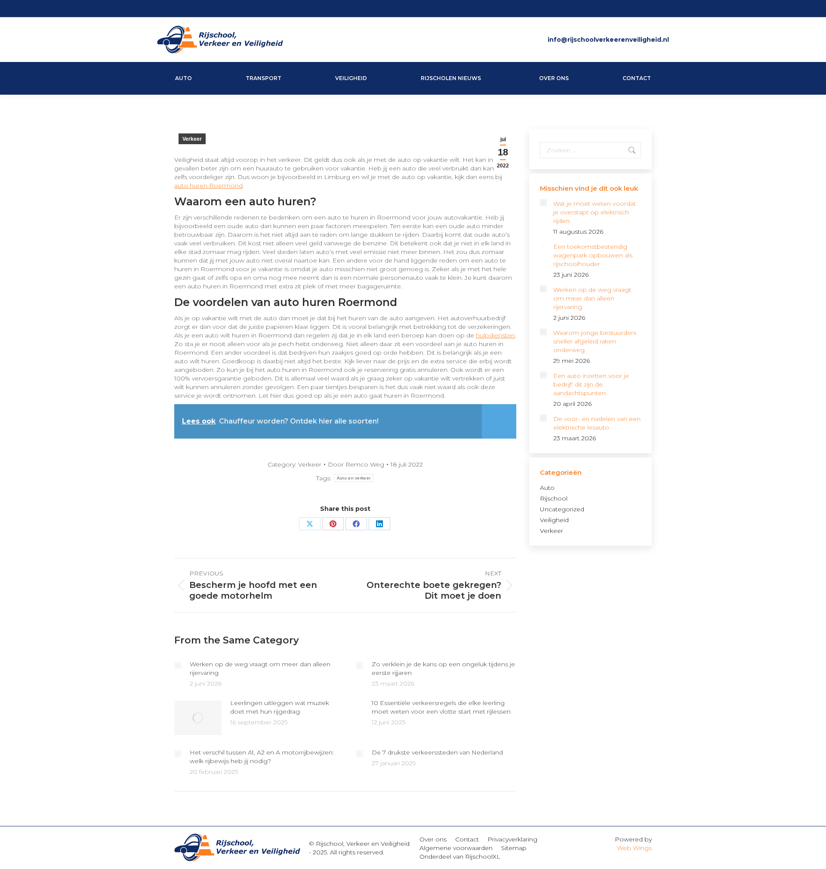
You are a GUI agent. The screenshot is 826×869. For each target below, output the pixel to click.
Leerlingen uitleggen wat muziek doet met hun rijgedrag (279, 707)
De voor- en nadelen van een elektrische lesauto (597, 423)
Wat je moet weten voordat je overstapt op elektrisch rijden (594, 212)
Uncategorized (562, 509)
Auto (547, 488)
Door (356, 464)
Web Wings (634, 848)
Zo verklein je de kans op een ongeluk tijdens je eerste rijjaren (443, 668)
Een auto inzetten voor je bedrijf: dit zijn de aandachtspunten (591, 384)
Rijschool (553, 498)
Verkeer (192, 139)
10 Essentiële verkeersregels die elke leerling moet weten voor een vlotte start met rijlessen (441, 707)
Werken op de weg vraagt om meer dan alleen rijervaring (260, 668)
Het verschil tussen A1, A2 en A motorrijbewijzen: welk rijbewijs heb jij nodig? (262, 756)
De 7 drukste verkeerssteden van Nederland (437, 752)
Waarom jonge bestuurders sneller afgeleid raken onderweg (594, 341)
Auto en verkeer (354, 478)
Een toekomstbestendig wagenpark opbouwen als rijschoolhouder (592, 255)
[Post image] (177, 665)
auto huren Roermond (208, 185)
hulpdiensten (495, 335)
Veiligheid (554, 520)
